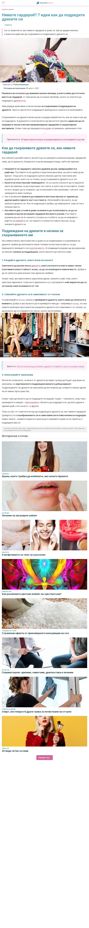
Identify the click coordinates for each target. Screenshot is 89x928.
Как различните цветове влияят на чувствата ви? (31, 594)
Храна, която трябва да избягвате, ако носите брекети (35, 476)
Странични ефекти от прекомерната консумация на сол (35, 633)
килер (76, 303)
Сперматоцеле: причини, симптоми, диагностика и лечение (37, 672)
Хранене (5, 474)
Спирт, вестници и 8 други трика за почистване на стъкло (37, 711)
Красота (5, 552)
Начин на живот (8, 9)
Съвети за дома (9, 709)
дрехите (35, 265)
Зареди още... (44, 758)
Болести (5, 670)
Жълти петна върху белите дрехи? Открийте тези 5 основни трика (50, 366)
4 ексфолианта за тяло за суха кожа (23, 554)
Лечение (5, 513)
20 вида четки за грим (15, 751)
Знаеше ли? (6, 591)
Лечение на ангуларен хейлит (19, 515)
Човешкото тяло (9, 631)
